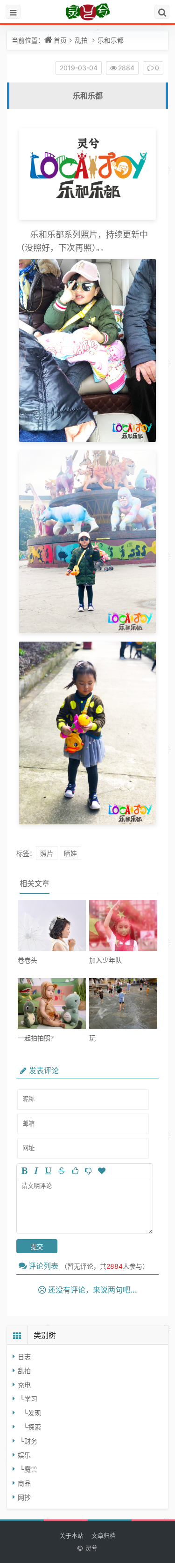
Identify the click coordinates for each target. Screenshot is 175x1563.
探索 (34, 1427)
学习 (30, 1399)
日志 (24, 1357)
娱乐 (24, 1455)
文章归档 (103, 1535)
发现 (34, 1413)
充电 (24, 1385)
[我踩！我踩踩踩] (88, 1171)
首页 (60, 40)
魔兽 (30, 1469)
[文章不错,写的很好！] (75, 1171)
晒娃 (70, 853)
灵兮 (91, 1548)
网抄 (24, 1497)
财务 (30, 1441)
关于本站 (71, 1535)
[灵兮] (88, 11)
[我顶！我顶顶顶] (102, 1171)
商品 (24, 1483)
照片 (46, 853)
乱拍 (81, 40)
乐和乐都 (111, 40)
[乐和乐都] (87, 217)
